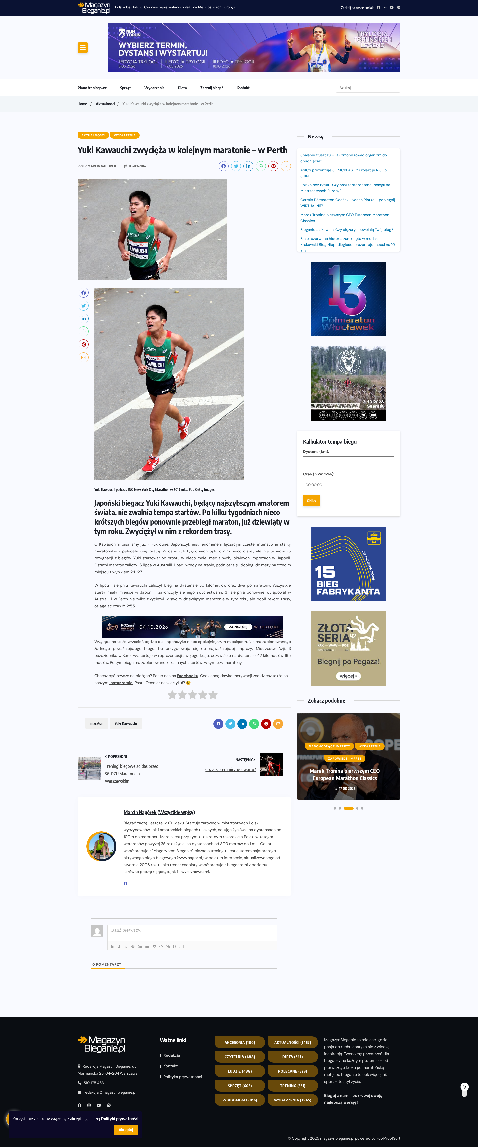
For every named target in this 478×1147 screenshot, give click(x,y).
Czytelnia (240, 1057)
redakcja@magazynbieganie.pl (110, 1092)
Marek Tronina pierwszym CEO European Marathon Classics (344, 217)
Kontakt (243, 87)
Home (82, 103)
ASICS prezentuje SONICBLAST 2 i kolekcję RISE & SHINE (343, 173)
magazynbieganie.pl (337, 1138)
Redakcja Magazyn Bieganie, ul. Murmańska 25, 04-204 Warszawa (107, 1070)
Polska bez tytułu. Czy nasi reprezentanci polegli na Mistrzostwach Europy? (345, 188)
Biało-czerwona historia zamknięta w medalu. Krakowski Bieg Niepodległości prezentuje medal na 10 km (347, 244)
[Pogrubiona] (112, 946)
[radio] (172, 696)
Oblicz (311, 500)
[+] (181, 946)
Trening (293, 1085)
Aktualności (105, 103)
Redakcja (171, 1055)
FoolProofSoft (388, 1138)
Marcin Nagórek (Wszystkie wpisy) (159, 812)
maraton (96, 723)
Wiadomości (240, 1100)
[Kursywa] (119, 946)
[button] (335, 808)
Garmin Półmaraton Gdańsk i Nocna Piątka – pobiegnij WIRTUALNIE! (169, 7)
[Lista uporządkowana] (140, 946)
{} (174, 946)
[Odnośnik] (168, 946)
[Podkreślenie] (126, 946)
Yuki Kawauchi (126, 723)
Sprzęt (125, 87)
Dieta (182, 87)
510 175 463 (93, 1082)
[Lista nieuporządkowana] (147, 946)
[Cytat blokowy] (154, 946)
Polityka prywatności (182, 1076)
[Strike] (133, 946)
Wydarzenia (154, 87)
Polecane (292, 1071)
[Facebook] (127, 883)
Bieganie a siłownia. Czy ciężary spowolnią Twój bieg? (347, 229)
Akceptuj (126, 1129)
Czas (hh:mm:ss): (318, 474)
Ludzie (240, 1071)
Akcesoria (240, 1042)
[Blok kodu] (161, 946)
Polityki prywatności (119, 1118)
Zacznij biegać (211, 87)
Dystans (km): (316, 451)
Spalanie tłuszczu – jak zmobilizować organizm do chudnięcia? (343, 158)
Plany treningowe (92, 87)
